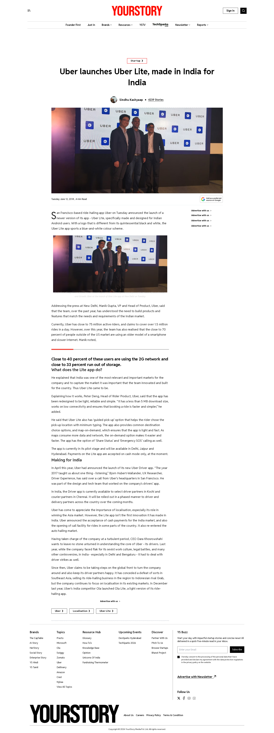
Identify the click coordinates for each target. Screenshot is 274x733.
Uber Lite (105, 611)
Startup (136, 60)
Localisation (80, 611)
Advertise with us (109, 601)
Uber (58, 611)
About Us (129, 715)
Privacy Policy (153, 715)
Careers (140, 715)
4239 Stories (156, 99)
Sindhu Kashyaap (131, 99)
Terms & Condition (173, 715)
